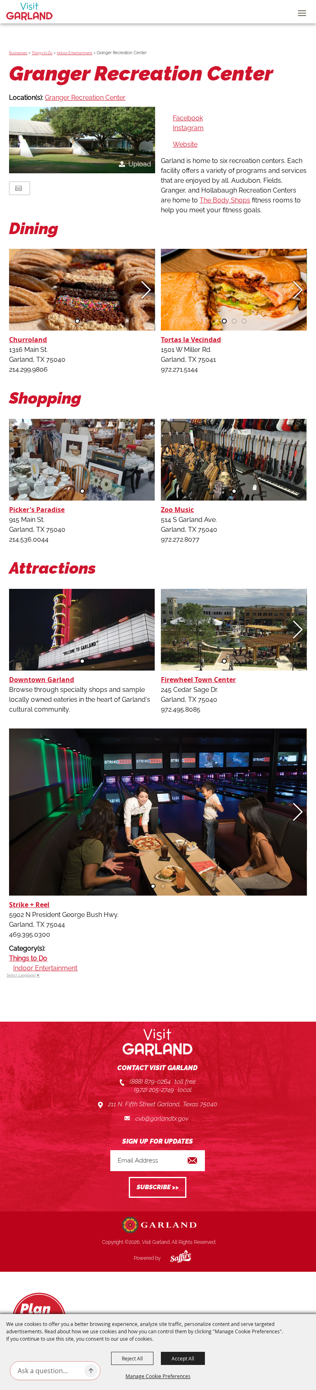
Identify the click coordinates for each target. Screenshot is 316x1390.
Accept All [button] (183, 1358)
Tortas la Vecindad (191, 339)
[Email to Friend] (18, 188)
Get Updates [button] (157, 1187)
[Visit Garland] (29, 11)
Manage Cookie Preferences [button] (158, 1376)
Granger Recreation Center (85, 97)
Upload (139, 164)
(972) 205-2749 (154, 1090)
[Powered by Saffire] (174, 1258)
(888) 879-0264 (150, 1081)
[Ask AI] (91, 1370)
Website (185, 144)
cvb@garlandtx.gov (161, 1118)
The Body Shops (225, 200)
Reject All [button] (132, 1358)
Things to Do (42, 53)
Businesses (18, 53)
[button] (82, 140)
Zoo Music (177, 509)
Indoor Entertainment (74, 53)
